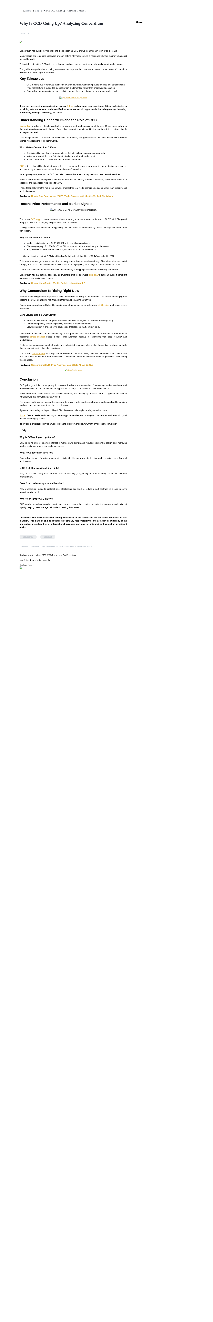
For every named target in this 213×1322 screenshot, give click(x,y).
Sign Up (10, 816)
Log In (4, 816)
